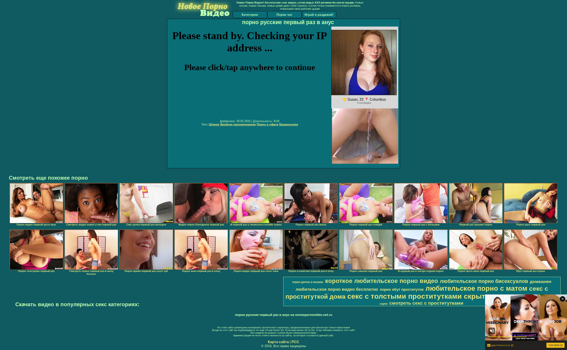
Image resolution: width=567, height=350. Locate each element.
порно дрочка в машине (307, 282)
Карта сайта (278, 342)
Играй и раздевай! (319, 14)
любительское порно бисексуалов (484, 281)
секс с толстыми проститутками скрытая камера (434, 296)
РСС (295, 342)
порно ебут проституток (402, 289)
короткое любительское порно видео (381, 281)
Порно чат (284, 14)
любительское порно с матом (476, 288)
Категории (250, 14)
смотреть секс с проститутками (426, 303)
